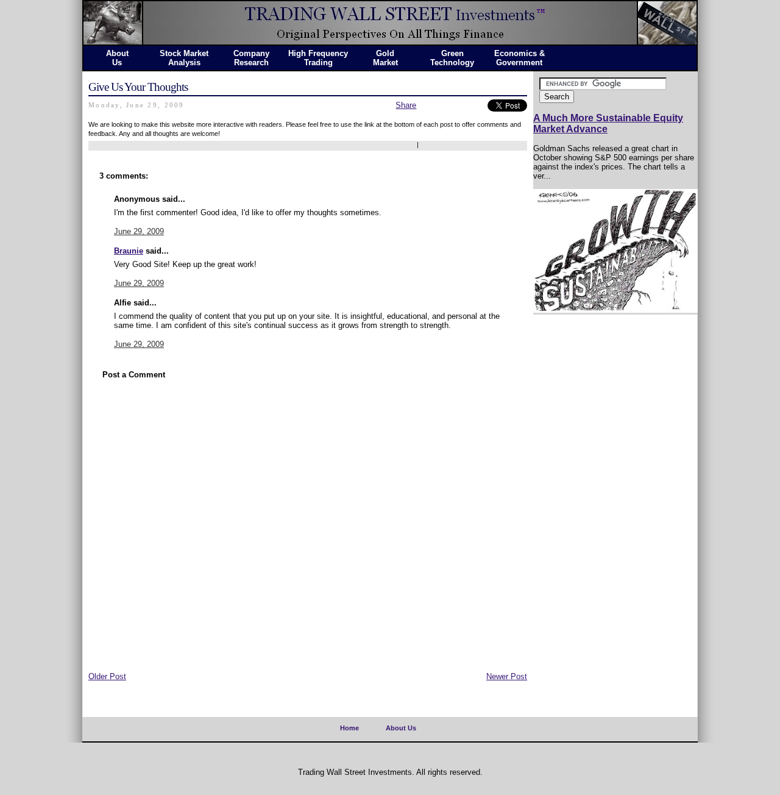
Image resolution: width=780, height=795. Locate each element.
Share (405, 105)
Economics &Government (519, 58)
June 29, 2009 (139, 231)
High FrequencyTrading (318, 58)
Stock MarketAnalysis (184, 58)
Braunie (128, 250)
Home (349, 728)
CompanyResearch (251, 58)
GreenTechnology (452, 58)
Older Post (107, 676)
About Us (401, 728)
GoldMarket (385, 58)
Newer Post (506, 676)
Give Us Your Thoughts (138, 86)
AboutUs (117, 58)
